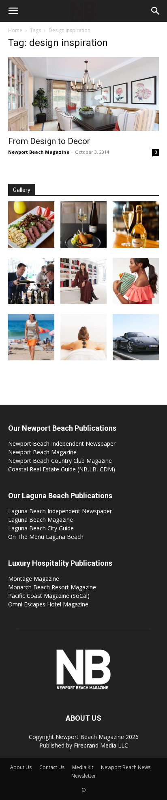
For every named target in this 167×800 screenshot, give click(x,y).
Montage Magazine (33, 578)
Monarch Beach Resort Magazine (52, 587)
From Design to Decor (49, 141)
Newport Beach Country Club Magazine (60, 460)
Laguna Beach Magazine (40, 519)
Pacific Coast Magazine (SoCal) (49, 595)
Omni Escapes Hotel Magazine (48, 604)
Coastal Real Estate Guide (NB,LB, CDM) (61, 469)
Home (15, 30)
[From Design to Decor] (83, 94)
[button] (13, 11)
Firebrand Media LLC (101, 745)
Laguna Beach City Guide (41, 528)
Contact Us (51, 767)
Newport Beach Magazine (38, 152)
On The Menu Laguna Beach (46, 537)
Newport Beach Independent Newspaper (62, 443)
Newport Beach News (125, 767)
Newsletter (83, 775)
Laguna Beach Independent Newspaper (60, 511)
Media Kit (82, 767)
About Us (21, 767)
